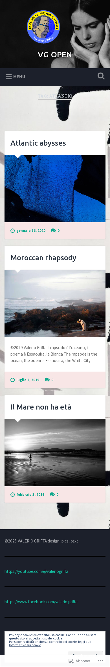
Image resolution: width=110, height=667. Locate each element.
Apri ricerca (100, 76)
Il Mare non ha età (40, 407)
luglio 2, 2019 (27, 379)
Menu (19, 76)
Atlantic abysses (38, 143)
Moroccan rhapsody (43, 258)
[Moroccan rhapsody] (55, 303)
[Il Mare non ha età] (55, 452)
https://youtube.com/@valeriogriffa (36, 571)
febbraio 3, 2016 (30, 494)
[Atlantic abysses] (55, 188)
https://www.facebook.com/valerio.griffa (41, 601)
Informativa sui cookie (25, 645)
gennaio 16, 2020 (30, 230)
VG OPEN (55, 54)
